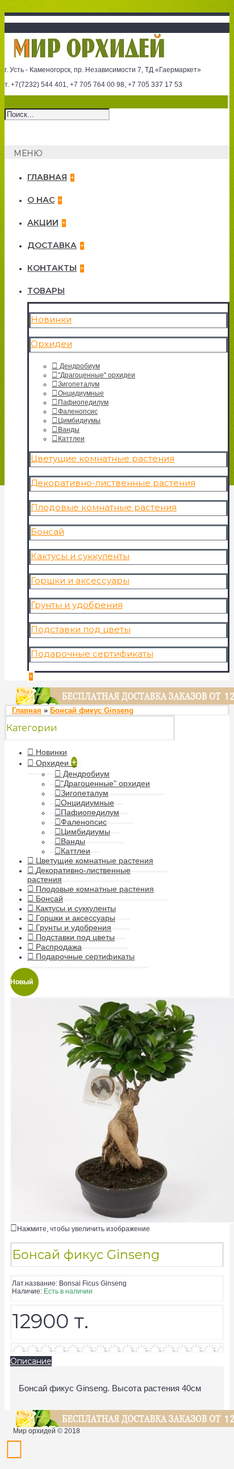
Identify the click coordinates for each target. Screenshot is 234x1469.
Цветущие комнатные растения (102, 458)
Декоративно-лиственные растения (113, 482)
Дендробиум (79, 366)
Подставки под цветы (81, 629)
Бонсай (47, 531)
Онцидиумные (81, 393)
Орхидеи (51, 343)
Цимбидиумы (79, 421)
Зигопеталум (78, 384)
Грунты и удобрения (77, 604)
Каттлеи (71, 439)
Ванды (69, 430)
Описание (31, 1361)
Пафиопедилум (83, 402)
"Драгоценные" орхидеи (96, 375)
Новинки (51, 319)
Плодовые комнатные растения (104, 507)
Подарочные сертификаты (92, 653)
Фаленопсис (78, 411)
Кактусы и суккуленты (80, 556)
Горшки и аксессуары (80, 580)
